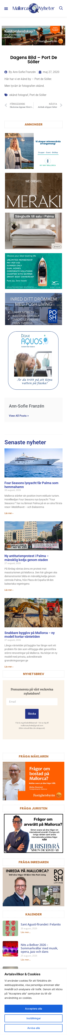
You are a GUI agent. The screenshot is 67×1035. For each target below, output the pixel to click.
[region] (33, 1002)
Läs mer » (8, 513)
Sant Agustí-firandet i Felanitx (41, 924)
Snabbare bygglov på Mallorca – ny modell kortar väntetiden (29, 635)
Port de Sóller (37, 95)
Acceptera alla (33, 1008)
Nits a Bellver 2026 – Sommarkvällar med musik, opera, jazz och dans (39, 948)
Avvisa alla (33, 1027)
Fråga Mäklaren (33, 756)
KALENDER (33, 914)
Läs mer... (26, 932)
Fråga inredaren (34, 862)
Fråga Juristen (33, 808)
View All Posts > (19, 415)
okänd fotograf (18, 95)
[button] (6, 8)
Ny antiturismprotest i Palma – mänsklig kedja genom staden (26, 558)
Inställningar (33, 1018)
